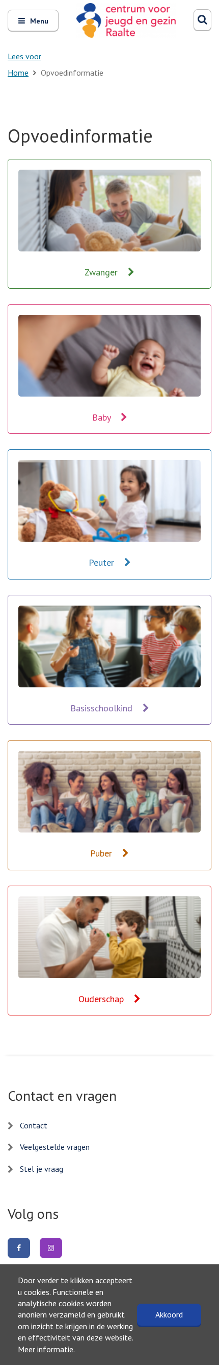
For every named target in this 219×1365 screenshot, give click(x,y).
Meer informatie (45, 1349)
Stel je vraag (41, 1169)
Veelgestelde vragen (55, 1147)
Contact (33, 1125)
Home (18, 72)
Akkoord (169, 1314)
